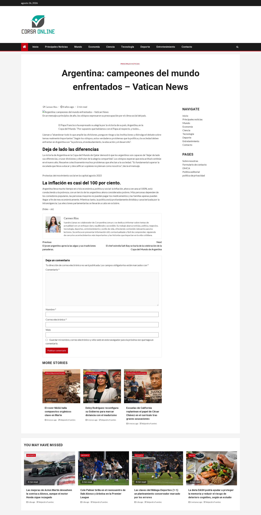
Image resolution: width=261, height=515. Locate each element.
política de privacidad (193, 175)
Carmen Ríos (51, 107)
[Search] (237, 47)
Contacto (187, 46)
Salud (192, 455)
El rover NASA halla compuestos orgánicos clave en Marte (58, 412)
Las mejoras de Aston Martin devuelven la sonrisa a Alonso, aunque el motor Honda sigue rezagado (49, 494)
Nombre (51, 309)
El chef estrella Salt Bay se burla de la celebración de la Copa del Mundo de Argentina (134, 246)
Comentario (53, 269)
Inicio (35, 46)
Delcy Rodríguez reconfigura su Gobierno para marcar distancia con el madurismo (101, 412)
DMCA (186, 168)
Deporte (145, 46)
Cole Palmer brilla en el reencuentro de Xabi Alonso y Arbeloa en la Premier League (103, 494)
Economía (94, 46)
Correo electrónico (56, 319)
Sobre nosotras (190, 160)
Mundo (78, 46)
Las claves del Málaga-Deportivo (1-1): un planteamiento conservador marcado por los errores (157, 494)
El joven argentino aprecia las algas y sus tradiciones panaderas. (69, 246)
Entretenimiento (165, 46)
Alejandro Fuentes (67, 420)
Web (48, 329)
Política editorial (191, 171)
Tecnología (127, 46)
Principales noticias (56, 46)
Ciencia (110, 46)
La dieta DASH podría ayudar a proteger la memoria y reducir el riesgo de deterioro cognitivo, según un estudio (211, 494)
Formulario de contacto (194, 164)
